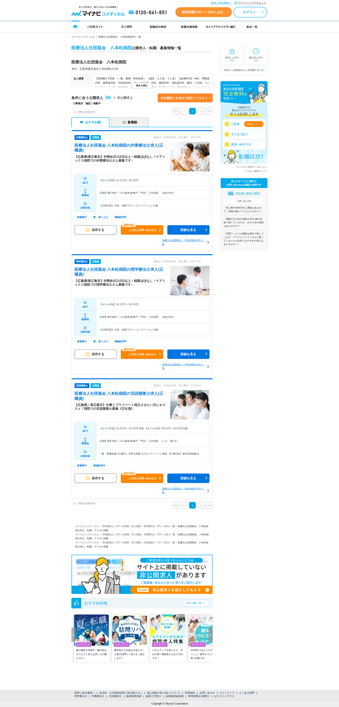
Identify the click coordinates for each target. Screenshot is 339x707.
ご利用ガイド (95, 27)
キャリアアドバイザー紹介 (220, 27)
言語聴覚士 (115, 696)
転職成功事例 (158, 27)
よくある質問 (246, 692)
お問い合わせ (207, 692)
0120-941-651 (148, 13)
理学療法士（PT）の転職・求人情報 (121, 526)
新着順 (132, 122)
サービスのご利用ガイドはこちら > (252, 167)
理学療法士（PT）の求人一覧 (159, 526)
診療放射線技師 (175, 696)
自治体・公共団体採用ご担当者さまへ (121, 692)
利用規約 (190, 692)
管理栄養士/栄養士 (198, 696)
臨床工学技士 (153, 696)
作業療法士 (98, 696)
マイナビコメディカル (83, 36)
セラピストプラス (224, 696)
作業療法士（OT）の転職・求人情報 (121, 534)
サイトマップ (227, 692)
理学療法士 (80, 696)
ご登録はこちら (252, 124)
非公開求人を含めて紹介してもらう (184, 98)
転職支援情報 (189, 27)
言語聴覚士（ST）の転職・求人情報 (121, 542)
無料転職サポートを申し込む (203, 12)
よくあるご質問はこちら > (256, 171)
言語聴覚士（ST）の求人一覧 (159, 542)
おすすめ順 (93, 122)
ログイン (249, 12)
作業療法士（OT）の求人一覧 (159, 534)
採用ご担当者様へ (221, 2)
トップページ (75, 27)
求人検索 (126, 27)
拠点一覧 (252, 27)
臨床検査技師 (133, 696)
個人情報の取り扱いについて (163, 692)
